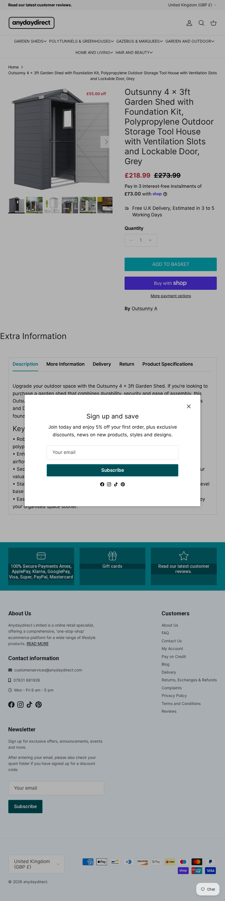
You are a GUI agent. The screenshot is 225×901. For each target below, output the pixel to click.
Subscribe (112, 470)
